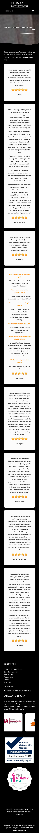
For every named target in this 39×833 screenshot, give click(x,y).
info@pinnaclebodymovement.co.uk (18, 690)
